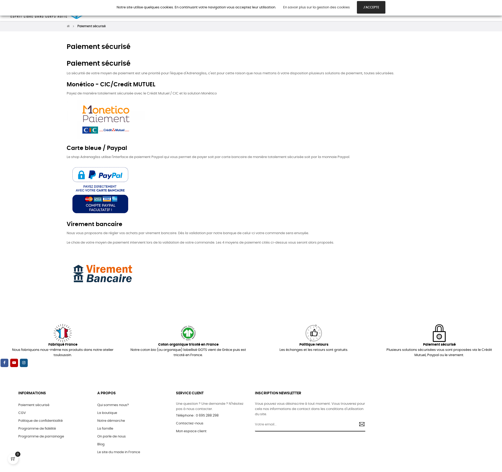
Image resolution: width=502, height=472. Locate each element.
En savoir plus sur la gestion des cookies (316, 7)
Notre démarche (111, 421)
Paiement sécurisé (33, 405)
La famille (105, 428)
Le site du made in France (118, 452)
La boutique (107, 413)
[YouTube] (14, 363)
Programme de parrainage (41, 436)
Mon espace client (191, 431)
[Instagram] (24, 363)
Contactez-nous (189, 423)
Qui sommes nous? (113, 405)
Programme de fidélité (37, 428)
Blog (101, 444)
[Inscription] (360, 424)
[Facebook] (4, 363)
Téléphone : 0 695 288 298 (197, 415)
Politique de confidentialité (40, 421)
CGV (22, 413)
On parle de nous (111, 436)
